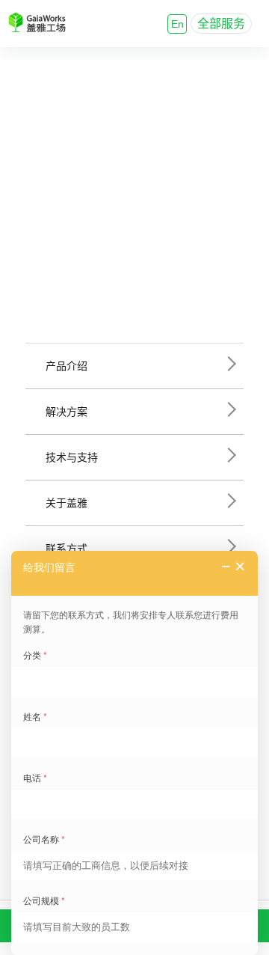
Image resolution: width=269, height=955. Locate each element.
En (177, 24)
